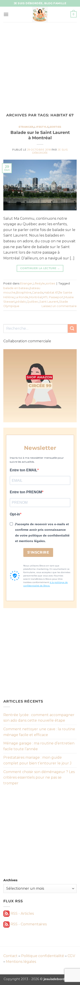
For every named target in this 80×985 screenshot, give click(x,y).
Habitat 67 (51, 292)
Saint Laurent (48, 301)
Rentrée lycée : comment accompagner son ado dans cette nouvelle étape (38, 718)
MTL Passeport (53, 297)
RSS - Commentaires (28, 924)
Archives (10, 880)
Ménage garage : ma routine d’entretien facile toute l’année (38, 746)
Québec (33, 301)
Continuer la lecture (40, 268)
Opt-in (15, 514)
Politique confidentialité (42, 956)
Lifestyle (41, 126)
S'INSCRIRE (38, 552)
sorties (55, 126)
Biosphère (23, 292)
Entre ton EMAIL (23, 470)
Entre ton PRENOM (26, 492)
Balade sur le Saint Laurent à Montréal (40, 135)
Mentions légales (21, 962)
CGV (71, 956)
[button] (6, 14)
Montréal (35, 297)
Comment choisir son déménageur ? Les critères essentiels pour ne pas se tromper (39, 777)
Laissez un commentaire (59, 306)
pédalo (21, 301)
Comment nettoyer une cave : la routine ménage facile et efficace (39, 732)
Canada (37, 292)
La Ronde (21, 297)
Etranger (26, 126)
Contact (10, 956)
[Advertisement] (40, 64)
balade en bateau (16, 288)
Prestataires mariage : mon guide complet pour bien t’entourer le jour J (37, 760)
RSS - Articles (22, 913)
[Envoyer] (72, 328)
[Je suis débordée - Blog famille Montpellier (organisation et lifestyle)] (40, 14)
